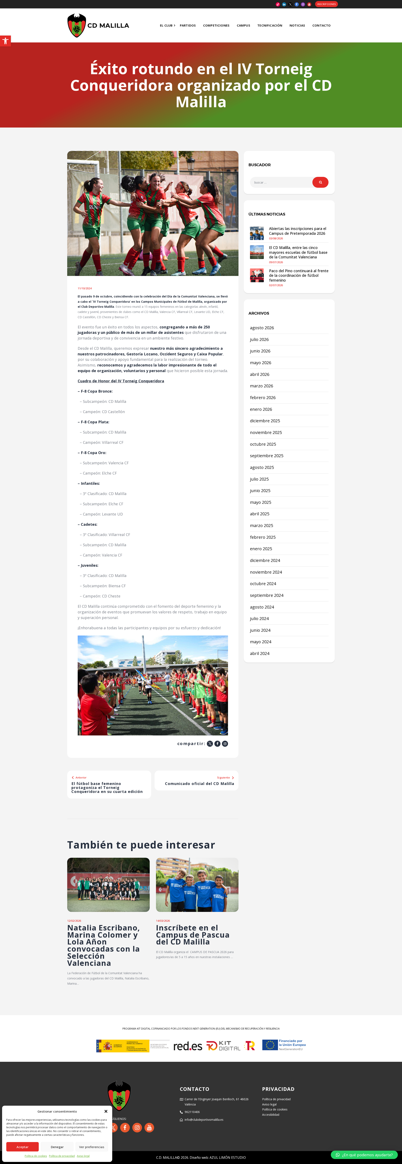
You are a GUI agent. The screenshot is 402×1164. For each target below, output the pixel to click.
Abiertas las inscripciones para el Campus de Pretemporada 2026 (297, 231)
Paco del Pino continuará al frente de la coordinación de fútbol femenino (299, 275)
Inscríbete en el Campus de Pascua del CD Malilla (193, 935)
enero (261, 409)
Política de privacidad (62, 1156)
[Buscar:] (289, 182)
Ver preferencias (91, 1147)
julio (259, 339)
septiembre (266, 455)
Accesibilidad (270, 1115)
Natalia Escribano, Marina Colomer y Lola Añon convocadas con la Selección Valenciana (103, 945)
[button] (5, 41)
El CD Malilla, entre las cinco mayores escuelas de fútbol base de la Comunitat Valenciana (298, 252)
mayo (260, 362)
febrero (263, 397)
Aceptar (22, 1147)
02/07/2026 (276, 285)
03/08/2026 (276, 238)
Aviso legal (83, 1156)
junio (260, 351)
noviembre (266, 432)
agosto (262, 328)
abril (259, 374)
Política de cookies (36, 1156)
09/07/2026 (276, 262)
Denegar (57, 1147)
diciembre (265, 421)
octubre (263, 444)
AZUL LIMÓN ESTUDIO (228, 1157)
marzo (261, 386)
